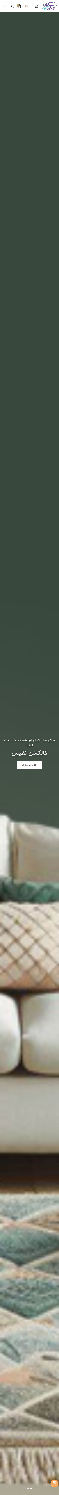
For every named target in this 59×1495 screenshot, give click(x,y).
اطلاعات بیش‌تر (29, 762)
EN (26, 6)
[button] (36, 6)
